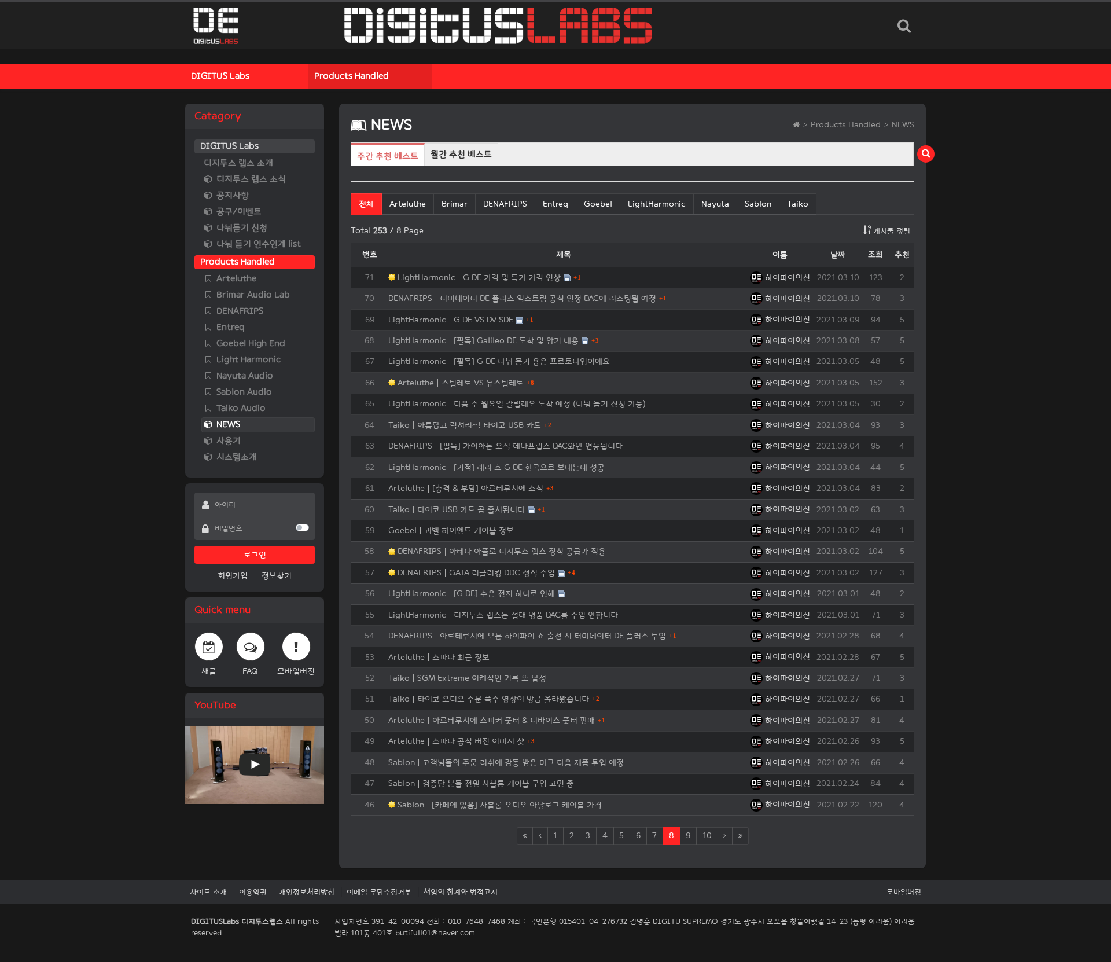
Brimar (455, 204)
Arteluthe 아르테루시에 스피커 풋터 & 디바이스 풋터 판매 (491, 720)
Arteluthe (235, 278)
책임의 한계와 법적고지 (461, 892)
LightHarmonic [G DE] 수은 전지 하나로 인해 (471, 594)
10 (707, 835)
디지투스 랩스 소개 (238, 162)
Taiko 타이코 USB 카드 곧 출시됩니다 (456, 510)
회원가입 (233, 576)
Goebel (598, 204)
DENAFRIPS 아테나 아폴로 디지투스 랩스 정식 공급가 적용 (500, 551)
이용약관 (253, 892)
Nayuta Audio (243, 375)
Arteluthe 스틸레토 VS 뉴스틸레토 (459, 383)
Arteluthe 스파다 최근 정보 (439, 657)
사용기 (227, 440)
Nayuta (715, 204)
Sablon (758, 204)
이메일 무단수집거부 (379, 892)
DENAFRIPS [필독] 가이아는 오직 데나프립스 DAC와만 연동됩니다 (505, 446)
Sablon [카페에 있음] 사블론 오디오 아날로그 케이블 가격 (498, 805)
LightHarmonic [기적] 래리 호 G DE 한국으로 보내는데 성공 (496, 467)
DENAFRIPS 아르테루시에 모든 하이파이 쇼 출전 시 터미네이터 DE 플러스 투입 (527, 636)
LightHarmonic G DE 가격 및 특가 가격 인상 (478, 277)
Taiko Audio (240, 408)
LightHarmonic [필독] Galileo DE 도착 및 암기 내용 (483, 341)
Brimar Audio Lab (252, 294)
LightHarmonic (657, 204)
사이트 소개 (208, 892)
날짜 (837, 254)
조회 (875, 254)
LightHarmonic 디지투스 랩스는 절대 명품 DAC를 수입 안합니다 (503, 615)
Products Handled (351, 76)
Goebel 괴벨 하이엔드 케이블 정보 (451, 530)
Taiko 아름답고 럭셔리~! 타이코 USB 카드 (464, 425)
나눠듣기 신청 (240, 227)
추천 (902, 254)
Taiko (797, 204)
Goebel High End (249, 343)
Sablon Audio (243, 392)
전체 (366, 204)
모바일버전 (903, 892)
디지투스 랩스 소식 (250, 179)
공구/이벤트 (238, 211)
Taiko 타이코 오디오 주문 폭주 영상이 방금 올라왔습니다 (488, 699)
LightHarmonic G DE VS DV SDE (450, 320)
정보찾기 (277, 576)
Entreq (229, 327)
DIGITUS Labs (220, 76)
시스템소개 (235, 456)
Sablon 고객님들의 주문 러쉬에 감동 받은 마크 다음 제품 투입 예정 (506, 763)
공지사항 (231, 195)
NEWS (227, 424)
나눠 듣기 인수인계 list (257, 243)
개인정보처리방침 (306, 892)
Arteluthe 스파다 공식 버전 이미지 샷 (456, 741)
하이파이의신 (786, 277)
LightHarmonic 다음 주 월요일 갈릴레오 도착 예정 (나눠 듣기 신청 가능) (517, 404)
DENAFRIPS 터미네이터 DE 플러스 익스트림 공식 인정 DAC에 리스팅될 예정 (522, 298)
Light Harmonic (247, 359)
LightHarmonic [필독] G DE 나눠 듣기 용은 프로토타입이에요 (499, 361)
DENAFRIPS (238, 311)
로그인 (255, 555)
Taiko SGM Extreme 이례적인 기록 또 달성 (467, 678)
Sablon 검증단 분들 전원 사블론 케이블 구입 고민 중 (481, 783)
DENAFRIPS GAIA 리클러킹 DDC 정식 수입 (475, 573)
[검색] (903, 25)
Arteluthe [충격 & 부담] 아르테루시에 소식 (465, 488)
